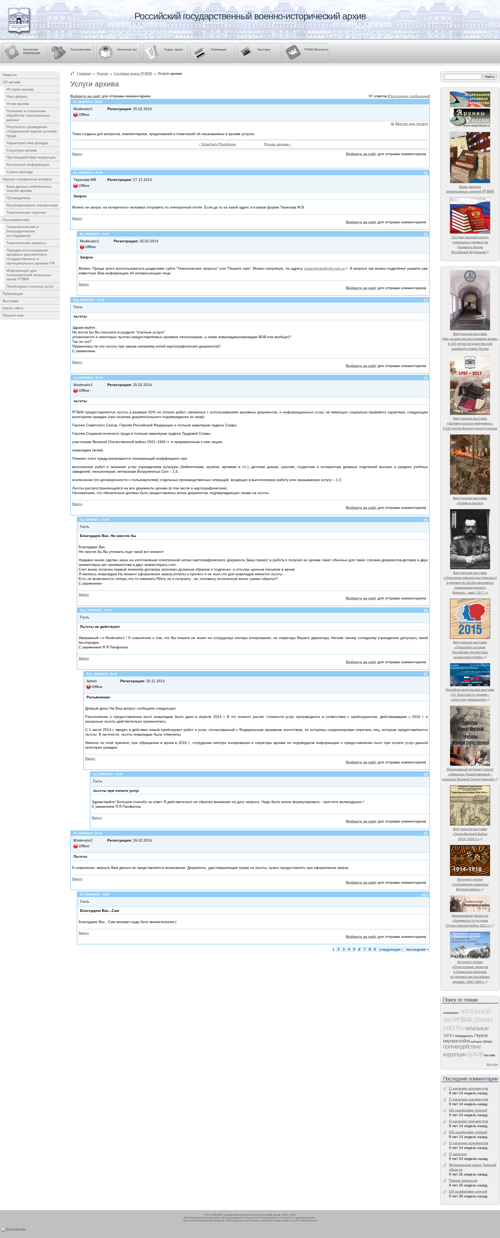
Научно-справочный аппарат (27, 179)
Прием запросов (463, 1180)
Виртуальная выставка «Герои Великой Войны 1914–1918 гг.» (470, 834)
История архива (20, 89)
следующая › (391, 949)
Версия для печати (411, 124)
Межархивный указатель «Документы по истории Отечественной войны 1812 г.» (468, 920)
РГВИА (463, 1019)
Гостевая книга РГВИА (133, 73)
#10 (425, 894)
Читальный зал (127, 49)
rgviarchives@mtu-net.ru (324, 268)
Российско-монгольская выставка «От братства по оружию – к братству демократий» (470, 694)
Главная (84, 73)
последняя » (417, 949)
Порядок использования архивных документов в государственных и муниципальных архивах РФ (31, 256)
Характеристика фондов (27, 143)
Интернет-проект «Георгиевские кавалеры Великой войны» (470, 884)
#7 (426, 674)
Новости (10, 75)
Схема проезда (20, 172)
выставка (489, 1055)
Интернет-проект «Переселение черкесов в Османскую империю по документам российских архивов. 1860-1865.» (470, 971)
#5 (426, 519)
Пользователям (80, 49)
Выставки (264, 49)
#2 (426, 234)
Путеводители (18, 198)
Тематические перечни (26, 212)
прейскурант (476, 1041)
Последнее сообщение (409, 96)
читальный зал (466, 1015)
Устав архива (18, 104)
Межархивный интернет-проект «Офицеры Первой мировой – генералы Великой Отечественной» (468, 774)
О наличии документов (468, 1088)
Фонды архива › (277, 144)
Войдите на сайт (85, 96)
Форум (102, 73)
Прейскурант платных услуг (30, 286)
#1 (426, 172)
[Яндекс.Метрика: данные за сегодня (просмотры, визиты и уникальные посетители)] (13, 1230)
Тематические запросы (26, 243)
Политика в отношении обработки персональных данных (28, 115)
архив (474, 1053)
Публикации (218, 49)
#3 (426, 300)
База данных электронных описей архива (29, 188)
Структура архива (22, 150)
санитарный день (450, 1013)
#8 (426, 774)
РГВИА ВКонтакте (316, 49)
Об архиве (12, 82)
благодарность (464, 1036)
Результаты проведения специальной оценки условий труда (32, 131)
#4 (426, 378)
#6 (426, 610)
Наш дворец (17, 96)
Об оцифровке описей (468, 1110)
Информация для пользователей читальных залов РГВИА (29, 274)
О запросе (458, 1154)
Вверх (77, 154)
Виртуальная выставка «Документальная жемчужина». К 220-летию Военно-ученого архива (470, 423)
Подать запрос (173, 49)
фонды (487, 1041)
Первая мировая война (465, 1038)
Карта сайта (13, 308)
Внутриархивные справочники (32, 205)
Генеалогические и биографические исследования (23, 231)
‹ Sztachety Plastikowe (217, 144)
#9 (426, 833)
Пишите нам (13, 315)
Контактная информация (31, 51)
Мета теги (492, 1064)
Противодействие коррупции (31, 157)
